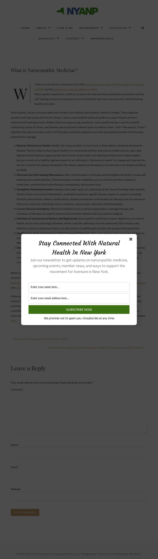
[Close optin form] (131, 240)
